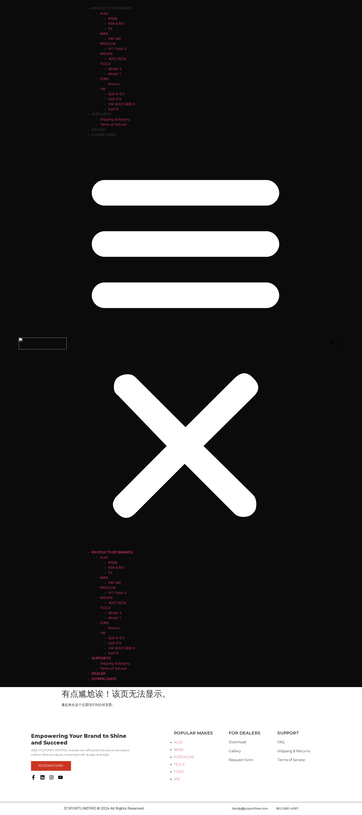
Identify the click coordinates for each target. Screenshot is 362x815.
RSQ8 (112, 18)
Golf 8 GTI (116, 94)
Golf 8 (113, 109)
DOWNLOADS (104, 135)
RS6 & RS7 (116, 23)
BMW (104, 33)
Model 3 (114, 69)
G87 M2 (114, 38)
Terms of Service (113, 124)
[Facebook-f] (33, 777)
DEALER (98, 129)
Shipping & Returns (115, 119)
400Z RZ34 (117, 59)
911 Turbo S (117, 49)
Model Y (115, 74)
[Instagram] (51, 777)
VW (102, 89)
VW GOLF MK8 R (121, 104)
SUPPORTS (101, 114)
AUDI (104, 13)
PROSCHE (108, 44)
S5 (110, 28)
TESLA (105, 64)
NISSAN (106, 54)
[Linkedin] (42, 777)
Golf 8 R (114, 99)
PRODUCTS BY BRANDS (112, 8)
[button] (185, 343)
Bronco (114, 84)
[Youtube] (60, 777)
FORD (104, 79)
